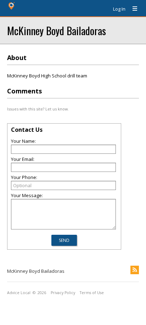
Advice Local (18, 292)
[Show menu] (132, 9)
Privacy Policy (63, 292)
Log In (119, 9)
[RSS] (134, 270)
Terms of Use (92, 292)
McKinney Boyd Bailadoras (56, 30)
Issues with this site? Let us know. (38, 109)
